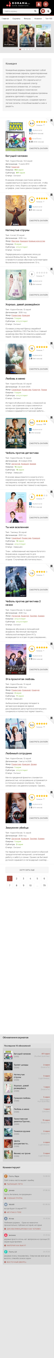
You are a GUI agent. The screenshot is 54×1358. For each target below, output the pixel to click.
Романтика (16, 315)
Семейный (16, 389)
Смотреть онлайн (38, 148)
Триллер (33, 616)
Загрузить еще (27, 870)
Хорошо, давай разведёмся (23, 304)
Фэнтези (15, 241)
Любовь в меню (15, 378)
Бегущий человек (17, 155)
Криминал (26, 690)
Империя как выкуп (16, 1245)
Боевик (33, 463)
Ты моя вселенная (17, 527)
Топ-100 (48, 18)
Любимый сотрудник (19, 753)
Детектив (15, 463)
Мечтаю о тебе (14, 1212)
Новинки (38, 18)
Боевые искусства (37, 241)
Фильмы (27, 18)
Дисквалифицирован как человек (24, 1229)
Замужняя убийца (17, 827)
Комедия (15, 167)
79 (44, 885)
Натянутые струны (17, 230)
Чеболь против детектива (22, 452)
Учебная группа (15, 1198)
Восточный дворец (16, 1262)
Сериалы (16, 18)
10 (30, 885)
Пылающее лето (15, 1184)
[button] (20, 49)
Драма (44, 389)
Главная (5, 18)
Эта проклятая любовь (20, 679)
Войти (39, 4)
